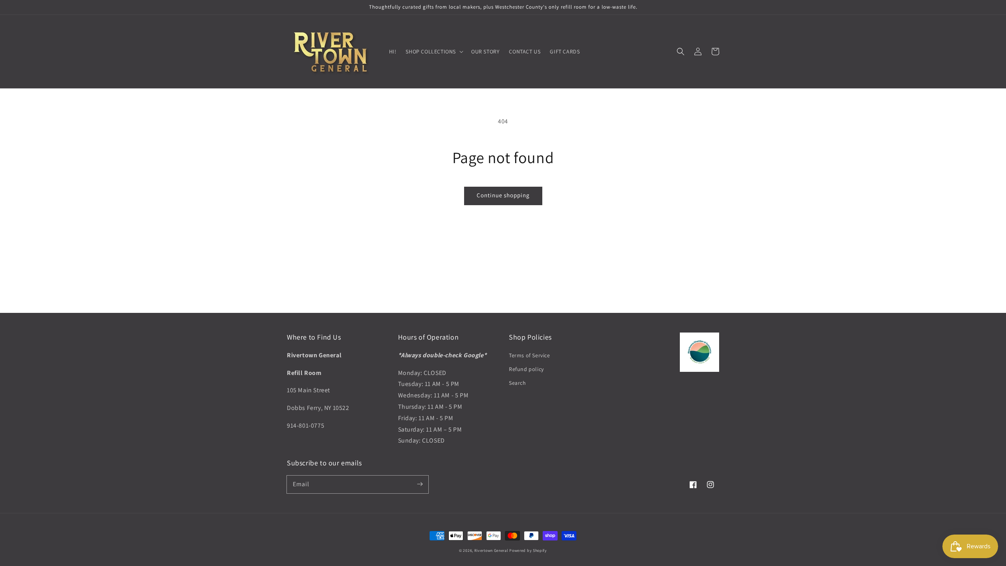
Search (517, 382)
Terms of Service (529, 355)
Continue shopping (503, 195)
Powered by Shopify (528, 550)
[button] (680, 51)
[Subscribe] (419, 484)
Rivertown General (491, 550)
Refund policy (526, 369)
